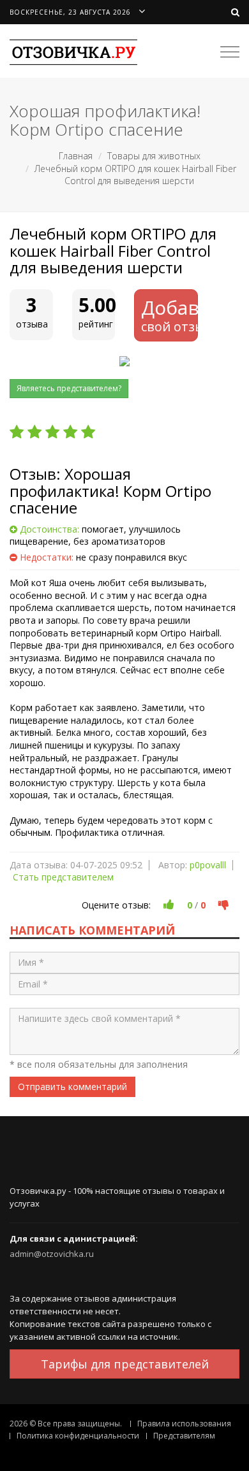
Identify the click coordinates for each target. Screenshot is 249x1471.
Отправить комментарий (72, 1086)
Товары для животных (153, 156)
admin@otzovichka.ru (52, 1253)
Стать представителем (63, 877)
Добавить (169, 314)
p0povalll (208, 865)
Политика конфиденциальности (78, 1435)
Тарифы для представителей (125, 1364)
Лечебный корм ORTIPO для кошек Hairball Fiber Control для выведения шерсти (135, 174)
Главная (76, 156)
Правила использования (184, 1423)
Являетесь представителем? (69, 388)
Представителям (184, 1435)
